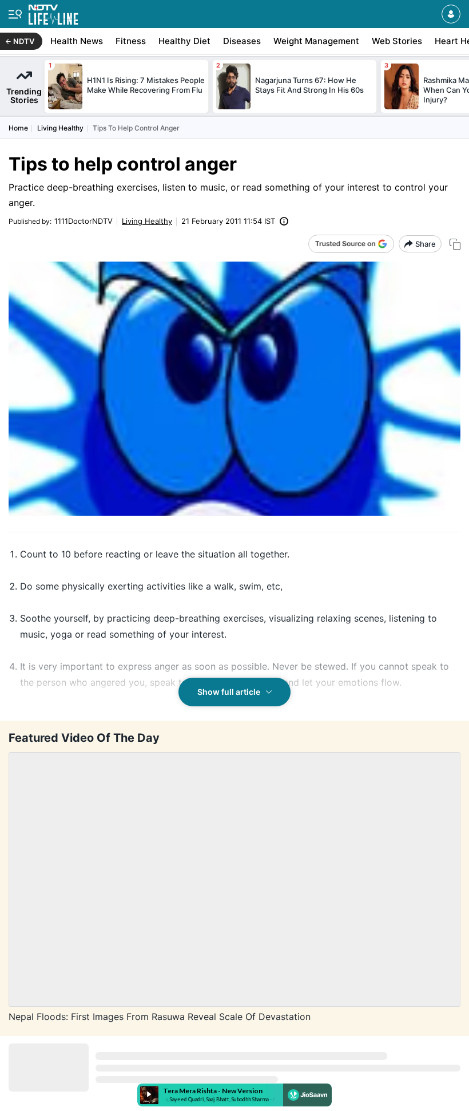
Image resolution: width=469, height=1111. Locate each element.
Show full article (228, 692)
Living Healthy (60, 128)
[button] (451, 14)
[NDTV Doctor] (53, 12)
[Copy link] (455, 244)
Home (18, 128)
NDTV (23, 41)
